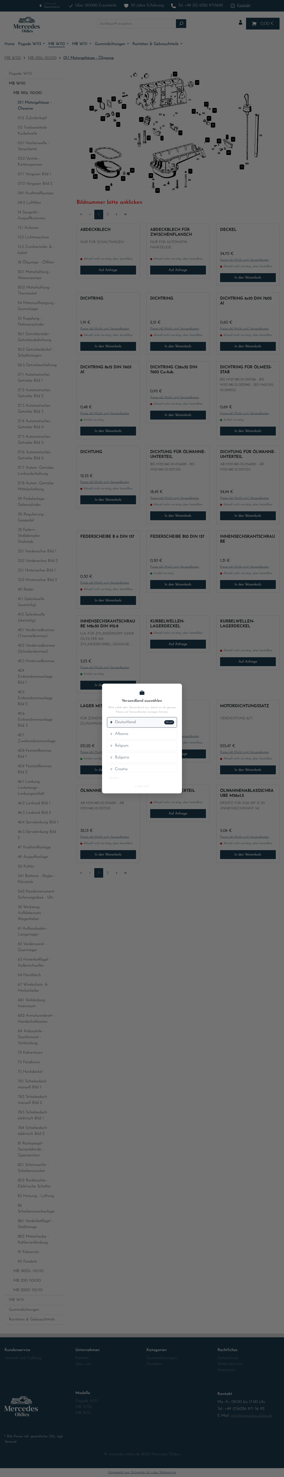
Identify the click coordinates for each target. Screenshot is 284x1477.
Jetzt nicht (142, 786)
